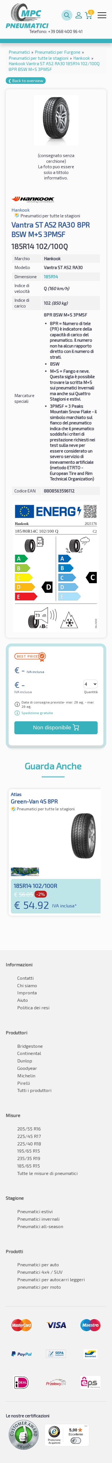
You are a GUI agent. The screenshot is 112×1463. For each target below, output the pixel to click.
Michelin (26, 1075)
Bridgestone (30, 1046)
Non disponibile (52, 727)
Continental (29, 1053)
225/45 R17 (29, 1136)
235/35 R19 (28, 1158)
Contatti (25, 978)
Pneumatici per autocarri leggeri (51, 1279)
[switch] (76, 1440)
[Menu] (85, 1427)
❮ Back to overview (25, 80)
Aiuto (22, 1000)
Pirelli (23, 1083)
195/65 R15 (28, 1150)
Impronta (27, 992)
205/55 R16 (29, 1128)
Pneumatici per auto (38, 1264)
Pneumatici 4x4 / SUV (40, 1272)
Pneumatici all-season (40, 1226)
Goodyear (27, 1068)
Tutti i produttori (34, 1090)
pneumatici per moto (39, 1287)
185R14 (51, 276)
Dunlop (24, 1060)
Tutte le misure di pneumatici (47, 1173)
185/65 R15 (28, 1165)
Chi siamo (27, 985)
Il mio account (79, 15)
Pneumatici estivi (35, 1211)
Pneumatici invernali (38, 1219)
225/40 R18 (29, 1143)
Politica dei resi (33, 1007)
